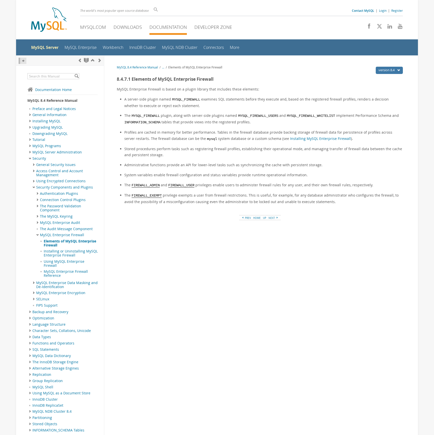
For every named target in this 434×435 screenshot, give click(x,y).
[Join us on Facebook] (367, 27)
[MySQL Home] (49, 20)
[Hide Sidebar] (22, 61)
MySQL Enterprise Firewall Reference (66, 273)
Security (39, 158)
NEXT (272, 218)
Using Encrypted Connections (61, 181)
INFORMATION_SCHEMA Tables (58, 430)
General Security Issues (56, 164)
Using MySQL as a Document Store (61, 393)
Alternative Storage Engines (55, 368)
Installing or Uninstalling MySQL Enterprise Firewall (71, 253)
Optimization (43, 318)
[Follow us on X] (377, 27)
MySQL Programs (46, 146)
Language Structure (49, 324)
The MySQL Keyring (56, 216)
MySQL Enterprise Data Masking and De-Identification (67, 285)
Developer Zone (213, 27)
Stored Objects (44, 424)
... (163, 67)
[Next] (100, 60)
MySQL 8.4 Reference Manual (137, 67)
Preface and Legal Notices (54, 109)
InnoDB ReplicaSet (47, 405)
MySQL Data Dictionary (51, 356)
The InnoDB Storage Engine (55, 362)
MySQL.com (93, 27)
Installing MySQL (46, 121)
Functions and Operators (53, 343)
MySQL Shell (42, 387)
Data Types (41, 337)
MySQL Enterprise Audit (60, 222)
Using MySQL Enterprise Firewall (64, 263)
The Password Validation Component (60, 208)
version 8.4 (386, 70)
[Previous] (80, 60)
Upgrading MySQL (47, 127)
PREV (247, 218)
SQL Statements (45, 349)
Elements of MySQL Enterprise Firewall (70, 243)
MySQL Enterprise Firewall (62, 235)
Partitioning (42, 417)
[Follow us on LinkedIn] (388, 27)
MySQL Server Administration (57, 152)
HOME (257, 218)
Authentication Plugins (59, 193)
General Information (49, 115)
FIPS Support (47, 305)
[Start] (86, 60)
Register (397, 11)
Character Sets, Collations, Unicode (61, 330)
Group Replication (47, 381)
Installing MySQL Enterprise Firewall (320, 138)
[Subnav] (30, 114)
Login (383, 11)
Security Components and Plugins (64, 187)
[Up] (93, 60)
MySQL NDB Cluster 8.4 (52, 411)
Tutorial (38, 139)
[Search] (76, 76)
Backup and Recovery (50, 312)
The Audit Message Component (66, 229)
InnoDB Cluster (45, 399)
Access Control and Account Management (59, 173)
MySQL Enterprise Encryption (60, 293)
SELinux (42, 299)
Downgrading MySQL (50, 133)
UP (264, 218)
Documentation (168, 27)
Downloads (128, 27)
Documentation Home (53, 89)
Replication (41, 374)
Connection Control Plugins (63, 200)
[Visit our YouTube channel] (398, 27)
